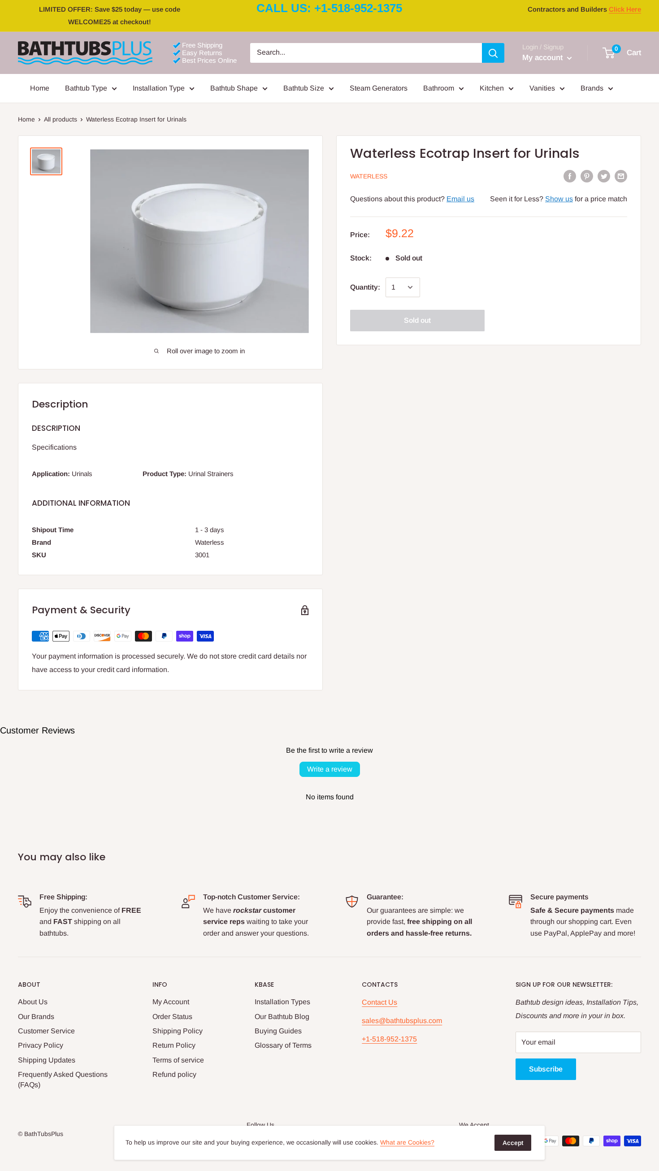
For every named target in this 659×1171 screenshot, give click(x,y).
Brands (592, 88)
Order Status (172, 1016)
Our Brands (36, 1016)
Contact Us (379, 1002)
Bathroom (438, 88)
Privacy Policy (40, 1045)
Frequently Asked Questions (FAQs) (63, 1079)
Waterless (368, 176)
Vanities (542, 88)
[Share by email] (621, 175)
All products (60, 119)
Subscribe (546, 1069)
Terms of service (178, 1060)
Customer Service (46, 1031)
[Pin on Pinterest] (587, 175)
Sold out (417, 320)
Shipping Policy (177, 1031)
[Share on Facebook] (570, 175)
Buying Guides (278, 1031)
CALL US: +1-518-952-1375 (329, 8)
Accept (513, 1142)
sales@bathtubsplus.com (402, 1020)
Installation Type (159, 88)
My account (543, 57)
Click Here (625, 9)
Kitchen (492, 88)
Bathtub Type (86, 88)
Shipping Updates (46, 1060)
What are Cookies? (407, 1142)
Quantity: (365, 287)
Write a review (329, 769)
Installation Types (282, 1002)
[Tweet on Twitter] (604, 175)
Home (39, 88)
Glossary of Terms (283, 1045)
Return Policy (173, 1045)
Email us (460, 199)
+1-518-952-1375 (389, 1039)
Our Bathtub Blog (282, 1016)
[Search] (493, 53)
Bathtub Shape (234, 88)
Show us (559, 199)
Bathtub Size (303, 88)
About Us (33, 1002)
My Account (170, 1002)
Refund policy (174, 1074)
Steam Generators (379, 88)
